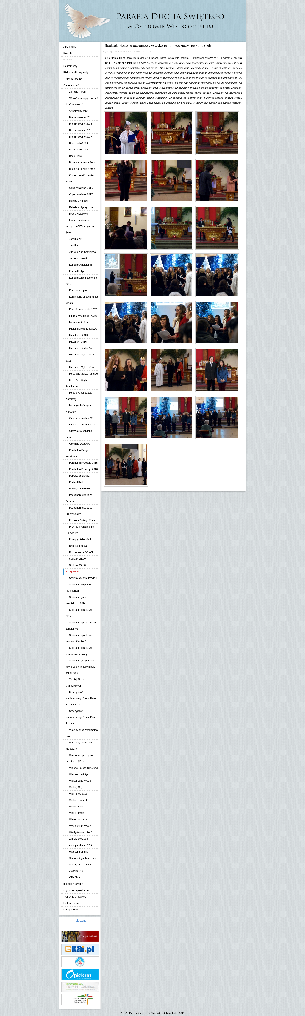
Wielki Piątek (76, 806)
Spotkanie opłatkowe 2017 (79, 613)
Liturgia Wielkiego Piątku (83, 316)
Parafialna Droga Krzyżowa (77, 453)
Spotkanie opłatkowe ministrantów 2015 (79, 638)
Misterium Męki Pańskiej (83, 367)
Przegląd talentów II (80, 539)
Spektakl (74, 571)
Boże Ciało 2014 (78, 143)
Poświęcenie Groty (79, 488)
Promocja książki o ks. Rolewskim (80, 529)
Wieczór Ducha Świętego (83, 768)
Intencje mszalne (73, 883)
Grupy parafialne (72, 78)
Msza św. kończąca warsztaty (78, 408)
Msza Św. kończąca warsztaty (79, 396)
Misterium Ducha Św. (81, 348)
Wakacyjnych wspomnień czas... (82, 733)
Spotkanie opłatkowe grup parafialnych (82, 625)
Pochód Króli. (76, 482)
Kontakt (67, 53)
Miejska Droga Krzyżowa (83, 328)
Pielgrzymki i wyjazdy (75, 72)
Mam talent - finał (79, 322)
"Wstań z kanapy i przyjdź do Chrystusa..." (82, 101)
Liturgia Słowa (71, 909)
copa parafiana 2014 (80, 845)
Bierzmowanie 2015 (80, 123)
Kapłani (67, 59)
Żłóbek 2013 (76, 871)
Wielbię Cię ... (76, 787)
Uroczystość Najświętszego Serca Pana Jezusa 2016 (81, 698)
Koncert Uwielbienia (80, 264)
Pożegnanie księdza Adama (79, 498)
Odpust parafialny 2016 (82, 424)
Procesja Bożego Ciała (82, 520)
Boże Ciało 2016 (78, 149)
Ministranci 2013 (78, 335)
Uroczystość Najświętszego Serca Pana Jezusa (81, 717)
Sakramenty (70, 66)
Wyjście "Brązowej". (80, 825)
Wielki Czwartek (78, 800)
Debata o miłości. (79, 200)
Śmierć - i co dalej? (80, 864)
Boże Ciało (75, 156)
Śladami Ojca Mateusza (82, 858)
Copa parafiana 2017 (81, 194)
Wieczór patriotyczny (81, 774)
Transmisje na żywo (74, 896)
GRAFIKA (74, 877)
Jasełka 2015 (76, 239)
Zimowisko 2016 (78, 838)
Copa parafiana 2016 (81, 188)
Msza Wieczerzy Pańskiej (83, 373)
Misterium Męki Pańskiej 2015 (81, 357)
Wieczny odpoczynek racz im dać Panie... (79, 758)
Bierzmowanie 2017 (80, 136)
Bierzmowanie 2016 (80, 130)
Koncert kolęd (77, 271)
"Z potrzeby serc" (78, 110)
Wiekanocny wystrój (80, 780)
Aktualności (70, 46)
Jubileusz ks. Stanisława (83, 252)
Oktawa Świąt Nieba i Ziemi (79, 434)
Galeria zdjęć (71, 85)
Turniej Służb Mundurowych (75, 682)
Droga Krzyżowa (78, 213)
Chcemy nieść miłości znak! (80, 178)
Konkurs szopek (78, 290)
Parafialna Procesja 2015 (83, 462)
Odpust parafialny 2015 (82, 418)
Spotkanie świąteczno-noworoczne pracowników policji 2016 (80, 666)
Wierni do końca (78, 819)
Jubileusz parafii (78, 258)
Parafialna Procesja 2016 (83, 469)
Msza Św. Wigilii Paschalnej (76, 383)
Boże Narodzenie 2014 (82, 162)
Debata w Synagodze (81, 207)
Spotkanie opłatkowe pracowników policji (79, 651)
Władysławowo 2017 (81, 832)
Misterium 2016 (78, 341)
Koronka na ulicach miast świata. (82, 300)
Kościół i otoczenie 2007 (83, 309)
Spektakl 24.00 (77, 565)
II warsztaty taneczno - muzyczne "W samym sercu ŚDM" (82, 226)
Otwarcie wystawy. (79, 443)
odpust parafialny (78, 851)
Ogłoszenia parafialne (76, 890)
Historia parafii (71, 903)
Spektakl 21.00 (77, 558)
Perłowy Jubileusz (79, 475)
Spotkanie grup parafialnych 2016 (76, 600)
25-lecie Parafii (77, 91)
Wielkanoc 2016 (78, 793)
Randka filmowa (78, 545)
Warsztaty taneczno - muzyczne (79, 745)
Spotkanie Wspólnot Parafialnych (78, 587)
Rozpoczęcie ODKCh (81, 552)
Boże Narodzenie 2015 (82, 168)
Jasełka (73, 245)
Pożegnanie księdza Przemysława (79, 510)
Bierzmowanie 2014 (80, 117)
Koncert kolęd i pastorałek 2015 (82, 280)
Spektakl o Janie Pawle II (83, 578)
